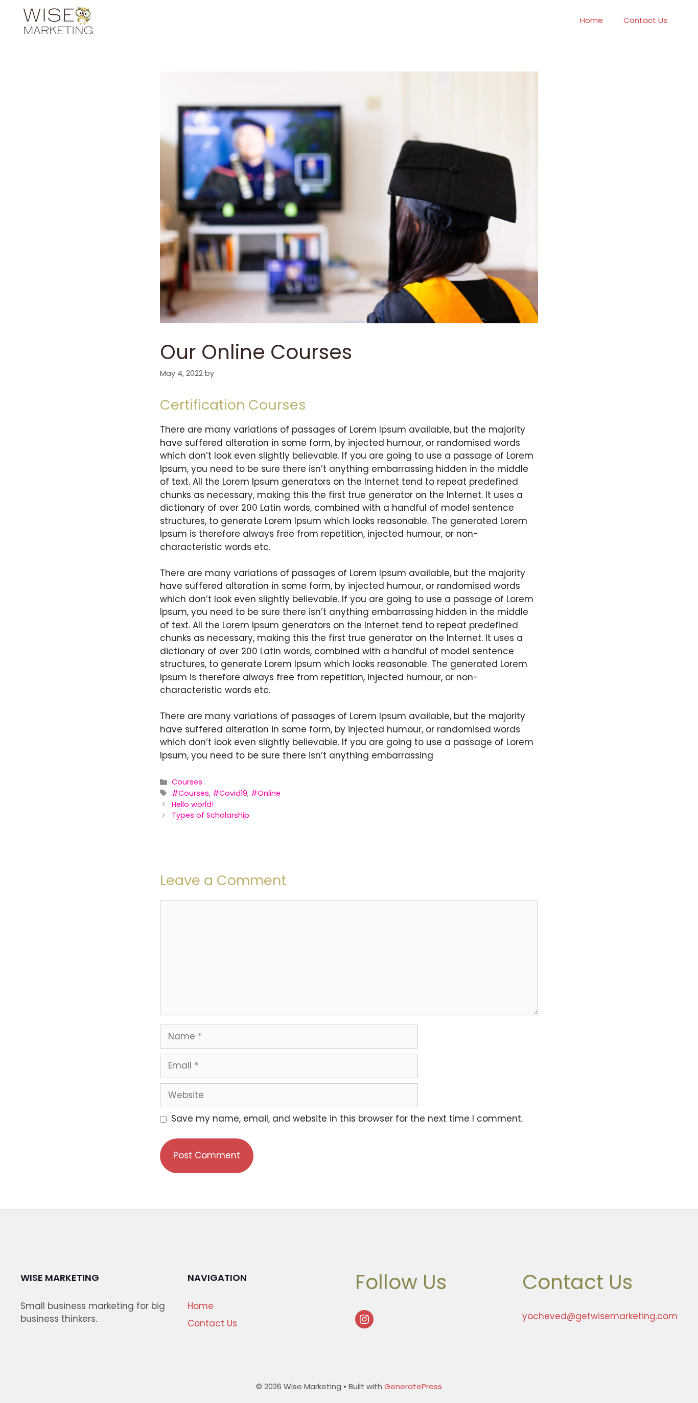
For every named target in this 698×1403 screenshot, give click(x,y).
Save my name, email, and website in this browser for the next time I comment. (347, 1118)
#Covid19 (230, 793)
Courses (187, 782)
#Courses (190, 793)
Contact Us (645, 20)
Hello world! (193, 804)
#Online (266, 793)
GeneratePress (413, 1386)
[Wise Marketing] (58, 20)
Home (591, 20)
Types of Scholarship (210, 815)
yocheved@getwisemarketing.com (600, 1316)
